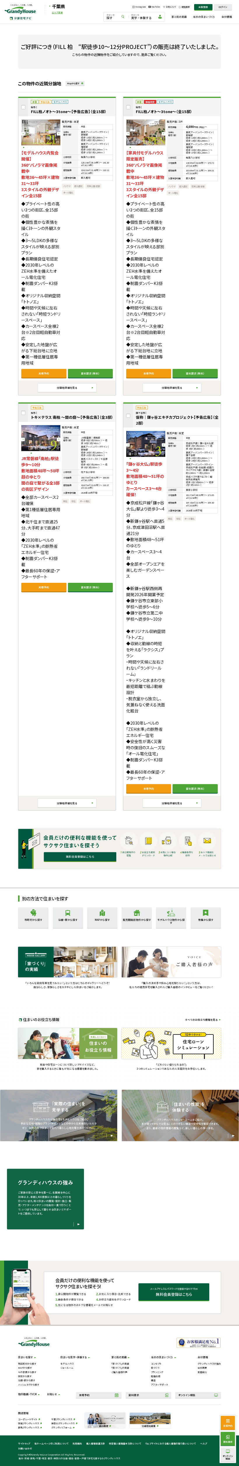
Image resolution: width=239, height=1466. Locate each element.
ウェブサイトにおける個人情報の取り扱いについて (170, 1443)
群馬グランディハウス (28, 1427)
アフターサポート (159, 1384)
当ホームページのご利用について (51, 1443)
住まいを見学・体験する (73, 1357)
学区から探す (24, 1376)
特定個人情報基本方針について (125, 1443)
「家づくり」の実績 (120, 1363)
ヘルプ (203, 1443)
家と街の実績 (179, 16)
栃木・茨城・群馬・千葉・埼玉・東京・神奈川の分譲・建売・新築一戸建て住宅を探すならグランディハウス (69, 1458)
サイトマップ (24, 1443)
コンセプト (156, 1363)
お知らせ (52, 1394)
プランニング (157, 1372)
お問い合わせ (25, 1448)
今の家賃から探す (27, 1372)
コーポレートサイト (27, 1419)
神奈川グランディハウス (63, 1423)
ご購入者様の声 (119, 1372)
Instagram (140, 7)
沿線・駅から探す (26, 1380)
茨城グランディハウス (28, 1423)
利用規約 (77, 1443)
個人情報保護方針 (95, 1443)
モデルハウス (67, 1363)
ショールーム (66, 1367)
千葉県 (58, 6)
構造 (153, 1380)
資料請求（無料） (90, 373)
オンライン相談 (186, 1395)
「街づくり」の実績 (120, 1367)
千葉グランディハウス (61, 1419)
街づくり (155, 1367)
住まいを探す (25, 1357)
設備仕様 (155, 1376)
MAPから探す (25, 1367)
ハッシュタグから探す (28, 1384)
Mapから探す (73, 83)
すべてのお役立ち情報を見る (201, 1019)
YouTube (156, 7)
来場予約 (43, 373)
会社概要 (202, 1367)
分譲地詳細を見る (67, 387)
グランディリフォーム (61, 1427)
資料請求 (134, 1395)
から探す (33, 919)
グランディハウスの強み (209, 1363)
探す (111, 16)
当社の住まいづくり (204, 16)
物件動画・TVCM (27, 1394)
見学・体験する (141, 16)
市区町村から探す (27, 1363)
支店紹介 (202, 1372)
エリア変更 (57, 12)
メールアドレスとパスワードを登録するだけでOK (174, 1292)
